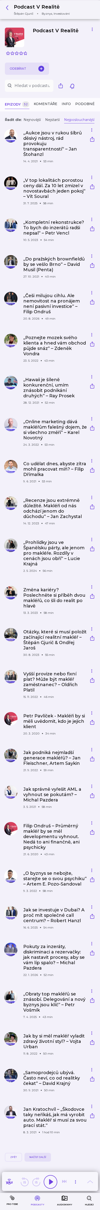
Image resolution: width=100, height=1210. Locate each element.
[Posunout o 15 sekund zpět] (24, 1182)
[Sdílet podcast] (62, 85)
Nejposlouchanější (79, 120)
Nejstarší (52, 120)
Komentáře (45, 104)
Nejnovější (32, 120)
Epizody (16, 104)
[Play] (50, 1181)
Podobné (85, 104)
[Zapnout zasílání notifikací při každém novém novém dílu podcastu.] (72, 85)
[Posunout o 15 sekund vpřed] (36, 1182)
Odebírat (18, 68)
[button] (39, 9)
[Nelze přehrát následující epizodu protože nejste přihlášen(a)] (65, 1182)
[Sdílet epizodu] (92, 139)
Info (66, 104)
